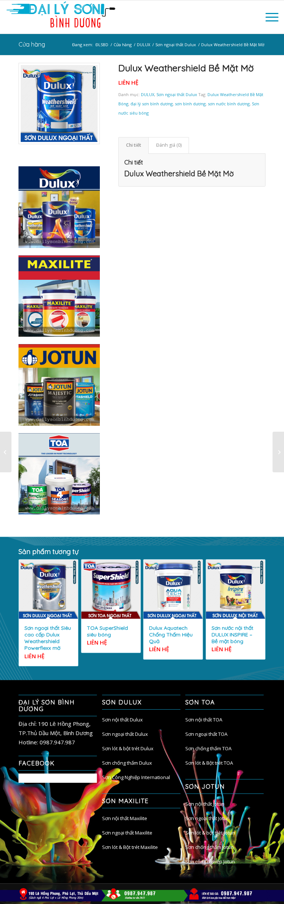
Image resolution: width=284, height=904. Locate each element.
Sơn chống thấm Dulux (127, 762)
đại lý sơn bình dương (152, 103)
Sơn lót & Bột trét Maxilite (130, 847)
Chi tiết (133, 145)
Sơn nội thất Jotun (204, 804)
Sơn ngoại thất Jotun (207, 818)
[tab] (133, 145)
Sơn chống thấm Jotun (209, 847)
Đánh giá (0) (169, 145)
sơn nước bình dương (229, 103)
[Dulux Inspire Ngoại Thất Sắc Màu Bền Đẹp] (278, 452)
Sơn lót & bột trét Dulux (127, 748)
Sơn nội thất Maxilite (124, 818)
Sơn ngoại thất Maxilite (127, 832)
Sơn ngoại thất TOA (206, 734)
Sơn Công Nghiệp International (136, 777)
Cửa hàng (31, 44)
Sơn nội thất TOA (203, 719)
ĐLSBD (101, 44)
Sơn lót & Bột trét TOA (209, 762)
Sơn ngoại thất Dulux (175, 44)
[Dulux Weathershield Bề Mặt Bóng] (5, 452)
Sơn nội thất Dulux (122, 719)
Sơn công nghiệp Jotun (210, 861)
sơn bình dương (190, 103)
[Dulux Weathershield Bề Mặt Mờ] (59, 103)
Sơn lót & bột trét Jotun (210, 832)
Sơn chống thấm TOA (208, 748)
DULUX (143, 44)
